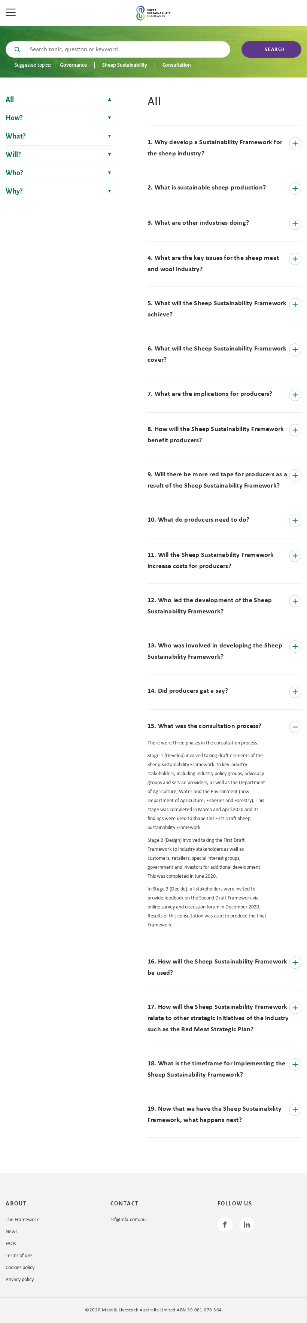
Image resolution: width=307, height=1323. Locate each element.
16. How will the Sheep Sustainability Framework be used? (217, 967)
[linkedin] (246, 1224)
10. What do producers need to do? (199, 520)
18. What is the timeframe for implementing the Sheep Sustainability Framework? (216, 1069)
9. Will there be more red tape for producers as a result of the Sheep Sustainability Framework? (217, 480)
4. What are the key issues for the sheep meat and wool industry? (213, 264)
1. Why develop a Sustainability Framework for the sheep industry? (215, 148)
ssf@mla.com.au (128, 1220)
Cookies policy (20, 1268)
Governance (73, 65)
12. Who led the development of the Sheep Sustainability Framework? (210, 606)
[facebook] (225, 1224)
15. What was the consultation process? (205, 726)
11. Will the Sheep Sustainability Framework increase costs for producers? (211, 561)
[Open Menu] (13, 13)
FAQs (11, 1244)
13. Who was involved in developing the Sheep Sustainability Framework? (215, 651)
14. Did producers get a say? (188, 691)
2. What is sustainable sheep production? (207, 187)
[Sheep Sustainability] (153, 13)
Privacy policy (20, 1280)
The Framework (22, 1220)
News (11, 1232)
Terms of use (19, 1256)
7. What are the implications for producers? (210, 394)
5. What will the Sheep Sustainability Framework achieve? (217, 309)
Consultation (176, 65)
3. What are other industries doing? (198, 223)
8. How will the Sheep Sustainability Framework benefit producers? (216, 435)
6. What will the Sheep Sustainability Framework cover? (217, 354)
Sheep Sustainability (124, 65)
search (275, 49)
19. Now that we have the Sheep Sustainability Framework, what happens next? (215, 1114)
